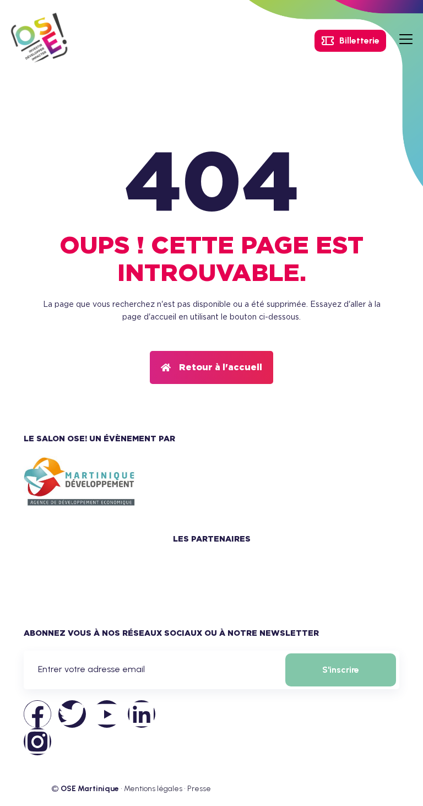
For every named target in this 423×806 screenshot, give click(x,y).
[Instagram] (37, 741)
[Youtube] (107, 714)
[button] (211, 367)
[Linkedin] (141, 714)
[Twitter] (72, 714)
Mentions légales (153, 788)
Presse (199, 788)
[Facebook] (37, 714)
